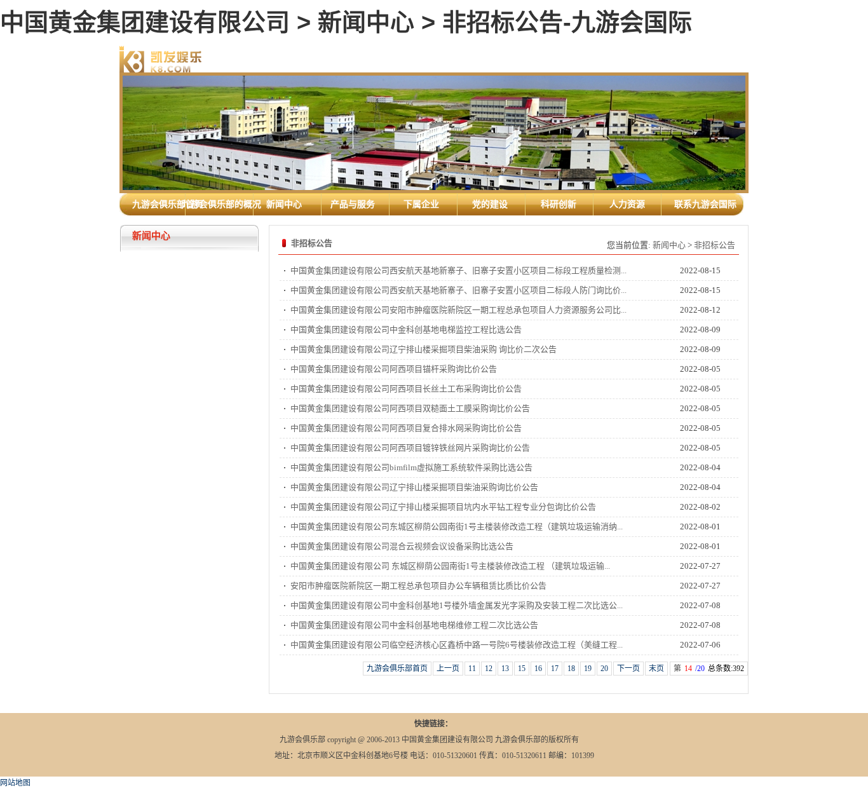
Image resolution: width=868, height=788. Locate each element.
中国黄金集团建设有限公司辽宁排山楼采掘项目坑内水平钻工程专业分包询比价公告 (443, 507)
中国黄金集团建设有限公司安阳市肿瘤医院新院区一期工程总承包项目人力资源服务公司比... (458, 310)
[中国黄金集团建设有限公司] (160, 58)
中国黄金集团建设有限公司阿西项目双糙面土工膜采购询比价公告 (410, 408)
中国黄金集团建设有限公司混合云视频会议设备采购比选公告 (401, 546)
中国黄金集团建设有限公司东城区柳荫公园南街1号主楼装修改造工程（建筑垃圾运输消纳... (456, 526)
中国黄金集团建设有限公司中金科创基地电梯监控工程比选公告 (406, 329)
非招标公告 (714, 245)
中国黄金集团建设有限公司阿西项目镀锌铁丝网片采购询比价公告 (410, 447)
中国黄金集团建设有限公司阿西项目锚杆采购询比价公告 (393, 369)
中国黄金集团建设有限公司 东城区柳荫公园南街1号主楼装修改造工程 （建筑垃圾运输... (450, 566)
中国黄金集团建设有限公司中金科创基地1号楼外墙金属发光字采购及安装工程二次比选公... (456, 605)
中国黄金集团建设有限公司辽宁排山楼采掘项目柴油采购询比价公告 (414, 487)
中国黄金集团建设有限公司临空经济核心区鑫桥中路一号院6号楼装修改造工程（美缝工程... (456, 644)
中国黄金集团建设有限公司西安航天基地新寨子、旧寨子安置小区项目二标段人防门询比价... (458, 290)
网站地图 (15, 782)
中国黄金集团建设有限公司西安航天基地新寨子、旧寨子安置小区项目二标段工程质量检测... (458, 270)
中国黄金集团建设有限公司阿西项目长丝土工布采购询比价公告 (406, 388)
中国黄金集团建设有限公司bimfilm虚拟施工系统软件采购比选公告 (411, 467)
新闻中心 (669, 245)
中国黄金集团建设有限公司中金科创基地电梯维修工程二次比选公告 (414, 625)
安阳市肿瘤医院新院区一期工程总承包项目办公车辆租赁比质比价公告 (418, 585)
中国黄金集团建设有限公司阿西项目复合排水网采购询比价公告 (406, 428)
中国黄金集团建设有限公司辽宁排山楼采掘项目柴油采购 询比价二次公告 (423, 349)
